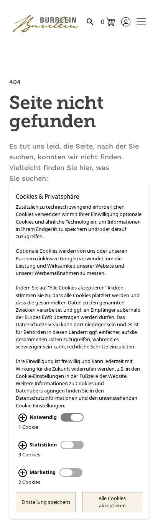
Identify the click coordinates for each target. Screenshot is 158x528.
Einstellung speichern (45, 502)
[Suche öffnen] (90, 21)
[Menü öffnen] (141, 21)
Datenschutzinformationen (46, 397)
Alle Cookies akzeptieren (112, 502)
